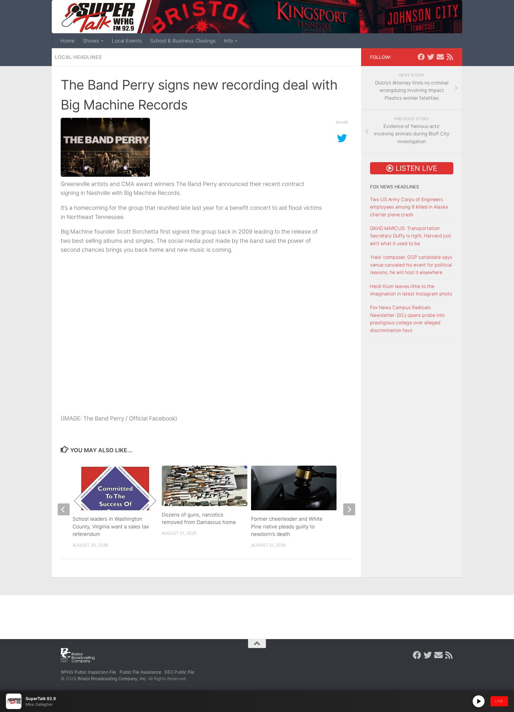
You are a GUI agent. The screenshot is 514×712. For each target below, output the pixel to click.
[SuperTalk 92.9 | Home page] (98, 18)
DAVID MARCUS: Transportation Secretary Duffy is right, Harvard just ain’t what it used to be (410, 236)
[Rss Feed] (449, 56)
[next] (349, 509)
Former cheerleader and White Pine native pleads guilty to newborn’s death (286, 526)
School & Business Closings (183, 41)
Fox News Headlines (394, 187)
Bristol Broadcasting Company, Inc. (112, 678)
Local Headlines (78, 57)
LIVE (499, 701)
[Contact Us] (440, 56)
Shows (91, 41)
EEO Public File (179, 672)
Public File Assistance (140, 672)
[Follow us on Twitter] (430, 56)
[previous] (64, 509)
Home (67, 41)
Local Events (127, 41)
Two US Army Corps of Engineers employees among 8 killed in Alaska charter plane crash (409, 207)
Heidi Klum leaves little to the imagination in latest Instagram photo (411, 290)
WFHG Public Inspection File (88, 672)
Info (228, 41)
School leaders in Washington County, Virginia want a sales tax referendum (111, 526)
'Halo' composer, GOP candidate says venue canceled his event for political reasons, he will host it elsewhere (411, 264)
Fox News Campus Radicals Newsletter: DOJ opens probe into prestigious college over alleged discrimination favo (407, 319)
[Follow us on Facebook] (421, 56)
